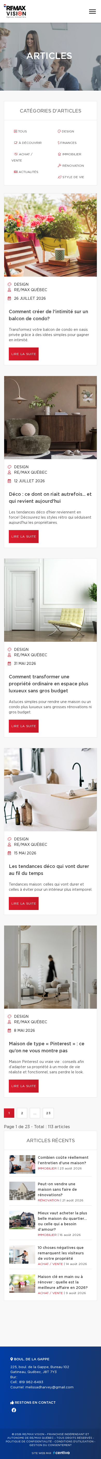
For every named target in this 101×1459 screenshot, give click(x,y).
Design (67, 131)
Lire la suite (23, 354)
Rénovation (72, 165)
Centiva (61, 1452)
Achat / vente (21, 157)
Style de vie (72, 177)
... (34, 1113)
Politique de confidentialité (29, 1441)
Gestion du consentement (50, 1445)
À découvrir (30, 142)
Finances (68, 142)
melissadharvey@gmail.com (49, 1387)
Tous (22, 131)
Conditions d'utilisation (73, 1441)
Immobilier (71, 154)
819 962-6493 (31, 1382)
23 (48, 1113)
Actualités (28, 171)
